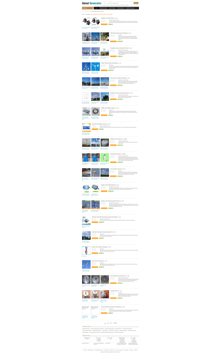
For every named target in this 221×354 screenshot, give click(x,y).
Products (110, 24)
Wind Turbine (123, 5)
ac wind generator (105, 330)
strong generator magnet (132, 330)
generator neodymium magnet (109, 328)
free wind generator (85, 332)
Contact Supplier (104, 24)
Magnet (112, 5)
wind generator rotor (118, 328)
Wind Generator (121, 8)
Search (136, 3)
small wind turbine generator (96, 330)
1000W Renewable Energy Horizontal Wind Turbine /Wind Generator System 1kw (133, 344)
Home (96, 8)
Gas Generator (112, 8)
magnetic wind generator (123, 330)
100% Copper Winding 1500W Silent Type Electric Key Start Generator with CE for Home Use (122, 344)
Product (104, 3)
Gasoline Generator (130, 8)
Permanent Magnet (117, 5)
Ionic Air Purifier (107, 343)
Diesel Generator (103, 8)
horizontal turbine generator (119, 332)
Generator (108, 5)
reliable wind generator (86, 328)
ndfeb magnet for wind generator (94, 332)
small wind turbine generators (127, 328)
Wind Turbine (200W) (85, 343)
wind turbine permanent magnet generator (107, 332)
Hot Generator (87, 11)
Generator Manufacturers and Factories (91, 3)
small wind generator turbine (86, 330)
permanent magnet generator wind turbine (97, 328)
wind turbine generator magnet (113, 330)
